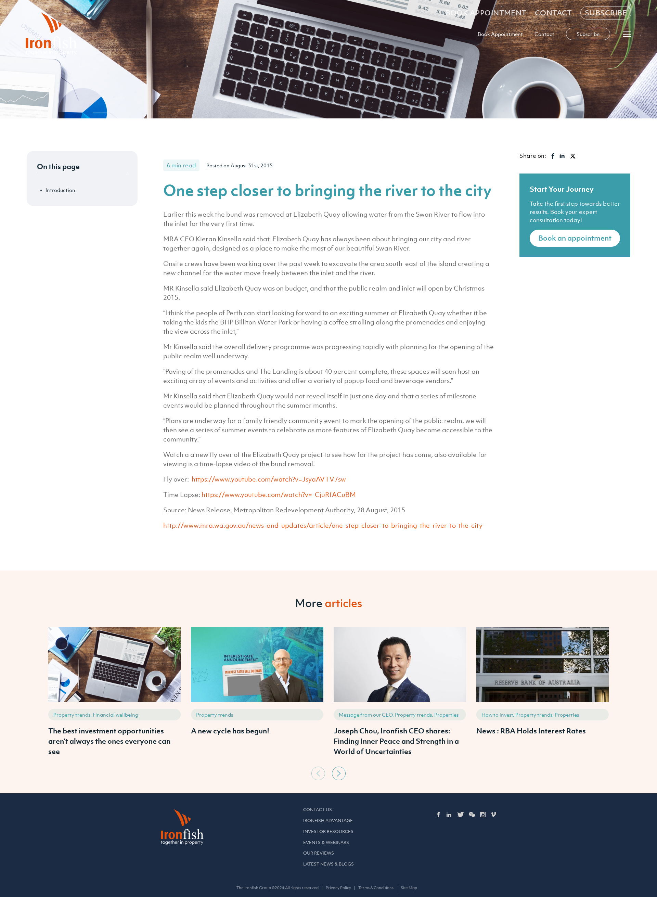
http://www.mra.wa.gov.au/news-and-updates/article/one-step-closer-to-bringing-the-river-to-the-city (322, 525)
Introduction (60, 190)
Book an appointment (574, 238)
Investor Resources (328, 831)
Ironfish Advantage (328, 820)
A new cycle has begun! (230, 730)
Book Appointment (486, 12)
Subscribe (606, 12)
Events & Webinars (326, 842)
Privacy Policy (338, 887)
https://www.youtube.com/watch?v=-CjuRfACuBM (279, 494)
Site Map (409, 887)
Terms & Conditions (376, 887)
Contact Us (317, 809)
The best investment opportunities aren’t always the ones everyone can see (109, 741)
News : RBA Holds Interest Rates (531, 730)
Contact (553, 12)
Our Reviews (318, 853)
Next (339, 773)
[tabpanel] (114, 695)
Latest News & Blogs (328, 864)
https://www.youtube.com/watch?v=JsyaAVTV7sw (269, 479)
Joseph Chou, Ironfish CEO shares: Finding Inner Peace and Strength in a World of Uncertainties (396, 741)
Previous (318, 773)
